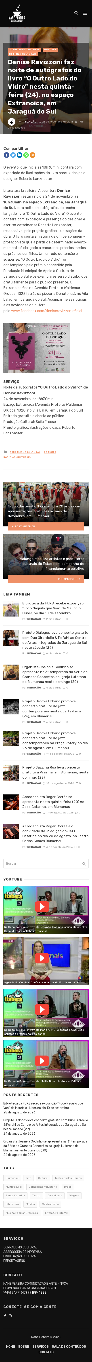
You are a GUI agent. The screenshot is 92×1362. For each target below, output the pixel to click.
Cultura (43, 1178)
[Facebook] (6, 155)
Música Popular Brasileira (22, 1212)
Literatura (12, 1204)
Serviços (40, 1347)
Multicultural (14, 1186)
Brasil (67, 1186)
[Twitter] (13, 155)
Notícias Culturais (23, 54)
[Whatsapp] (26, 155)
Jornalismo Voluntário (43, 1186)
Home (10, 1347)
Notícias (50, 50)
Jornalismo (55, 1195)
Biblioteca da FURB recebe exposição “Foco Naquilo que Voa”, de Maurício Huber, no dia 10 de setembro (53, 608)
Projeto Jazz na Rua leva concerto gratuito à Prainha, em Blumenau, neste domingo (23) (55, 772)
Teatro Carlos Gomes (68, 1178)
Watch (42, 906)
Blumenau (12, 1178)
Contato (46, 1352)
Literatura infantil (56, 1212)
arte (28, 1178)
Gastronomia (50, 1204)
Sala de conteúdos (69, 1347)
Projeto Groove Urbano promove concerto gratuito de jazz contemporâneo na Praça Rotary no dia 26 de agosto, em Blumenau (55, 740)
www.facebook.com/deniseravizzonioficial (46, 311)
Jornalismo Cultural (24, 50)
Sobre (23, 1347)
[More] (32, 155)
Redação (29, 121)
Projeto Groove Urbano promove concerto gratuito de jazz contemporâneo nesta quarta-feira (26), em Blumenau (51, 708)
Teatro (36, 1195)
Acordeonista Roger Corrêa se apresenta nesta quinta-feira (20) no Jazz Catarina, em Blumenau (53, 802)
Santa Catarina (15, 1195)
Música (30, 1204)
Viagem (74, 1195)
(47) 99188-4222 (33, 1292)
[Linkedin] (19, 155)
